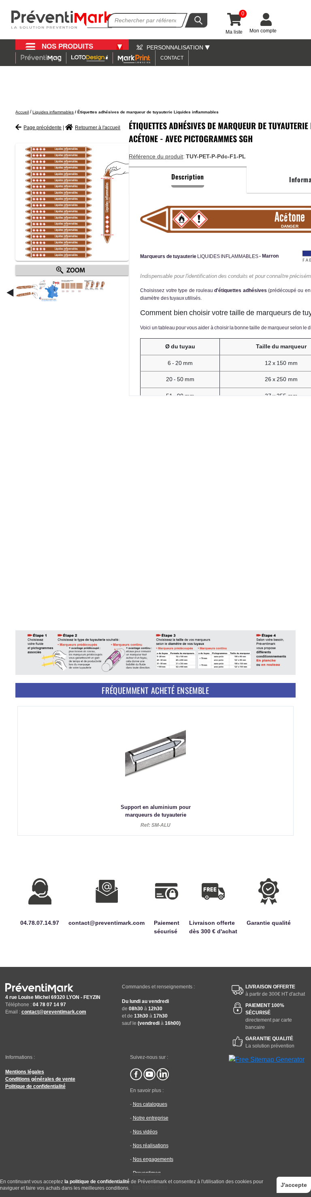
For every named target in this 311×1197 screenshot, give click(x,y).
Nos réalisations (150, 1145)
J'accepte (294, 1185)
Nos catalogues (150, 1104)
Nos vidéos (145, 1132)
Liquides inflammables (53, 112)
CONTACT (171, 58)
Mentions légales (24, 1072)
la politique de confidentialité (97, 1181)
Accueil (22, 112)
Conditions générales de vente (40, 1079)
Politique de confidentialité (35, 1086)
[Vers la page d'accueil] (62, 20)
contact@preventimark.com (53, 1012)
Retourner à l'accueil (97, 127)
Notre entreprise (150, 1118)
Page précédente (42, 127)
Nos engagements (153, 1159)
